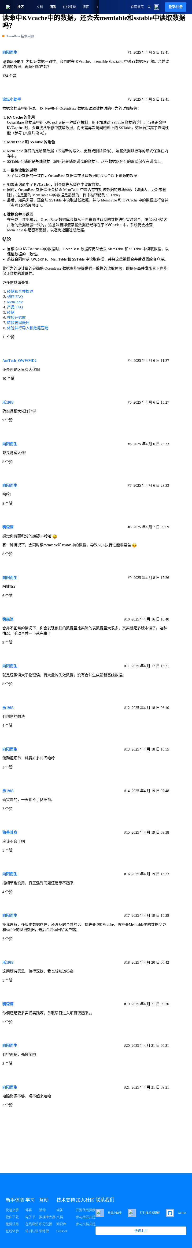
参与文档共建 (86, 1224)
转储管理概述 (18, 323)
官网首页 (137, 7)
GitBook (62, 1231)
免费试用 (12, 1224)
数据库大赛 (47, 1217)
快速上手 (12, 1210)
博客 (28, 1210)
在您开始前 (16, 318)
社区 (20, 7)
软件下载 (12, 1217)
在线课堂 (69, 7)
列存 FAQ (15, 297)
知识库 (61, 1224)
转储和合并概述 (20, 291)
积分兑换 (45, 1224)
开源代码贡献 (86, 1210)
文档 (40, 7)
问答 (53, 7)
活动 (42, 1210)
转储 (11, 312)
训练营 (44, 1231)
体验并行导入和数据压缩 (27, 328)
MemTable (15, 302)
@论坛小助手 (13, 61)
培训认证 (31, 1231)
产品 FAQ (15, 307)
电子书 (30, 1217)
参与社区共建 (86, 1217)
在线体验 (12, 1231)
